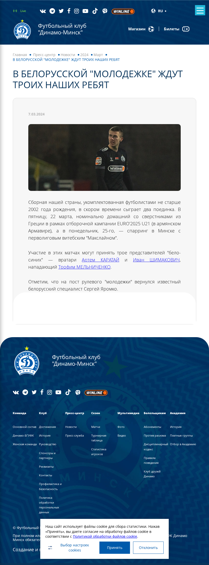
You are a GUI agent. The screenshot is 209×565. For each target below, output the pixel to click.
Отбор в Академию (183, 444)
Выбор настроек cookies (74, 548)
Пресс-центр (44, 54)
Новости (68, 54)
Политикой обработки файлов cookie (105, 536)
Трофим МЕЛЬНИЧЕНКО (84, 267)
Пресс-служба (74, 435)
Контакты (45, 475)
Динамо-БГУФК (23, 435)
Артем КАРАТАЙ (100, 260)
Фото (121, 427)
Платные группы (181, 435)
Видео (121, 435)
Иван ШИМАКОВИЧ (156, 260)
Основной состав (24, 427)
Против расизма (155, 435)
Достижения (47, 427)
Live (23, 11)
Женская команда (25, 444)
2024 (84, 54)
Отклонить (148, 547)
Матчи (95, 427)
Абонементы (152, 427)
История (44, 435)
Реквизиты (46, 466)
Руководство (47, 444)
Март (98, 54)
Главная (20, 54)
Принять (114, 547)
